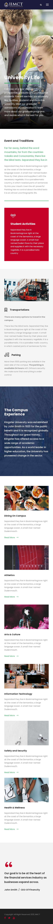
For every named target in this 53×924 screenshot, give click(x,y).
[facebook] (5, 918)
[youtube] (14, 918)
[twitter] (9, 918)
